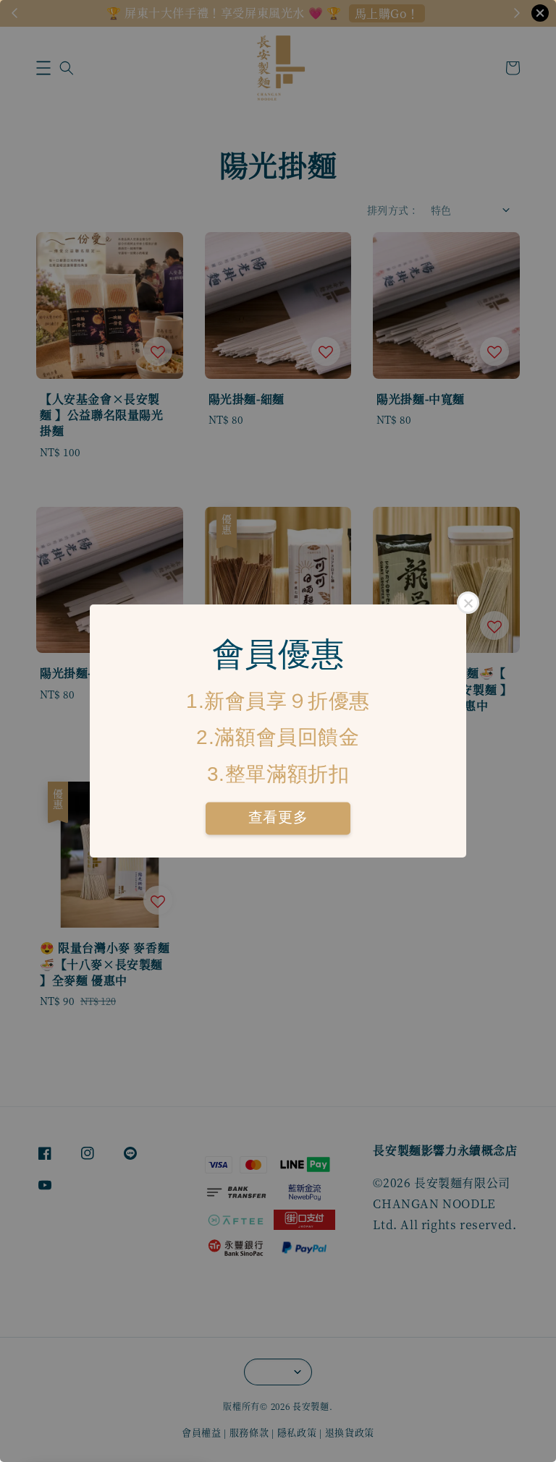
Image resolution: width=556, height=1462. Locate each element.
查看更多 (278, 818)
